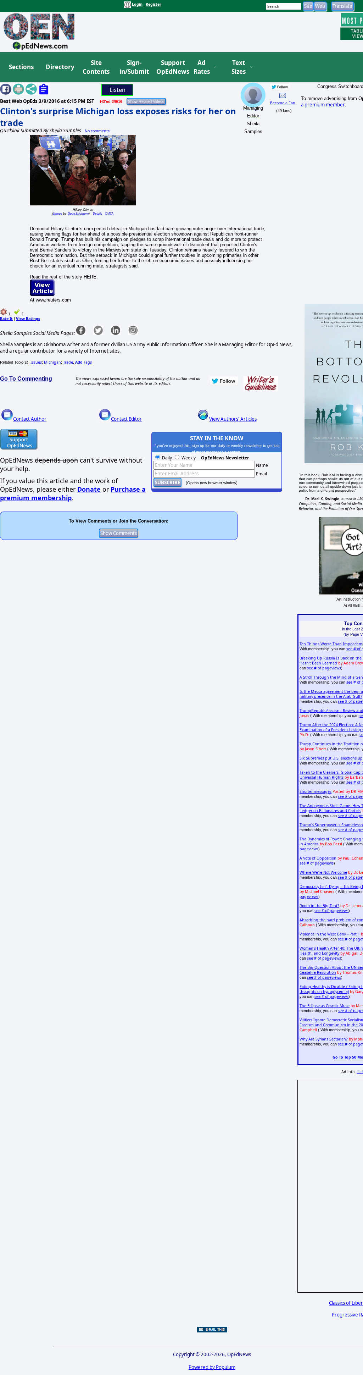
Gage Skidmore (78, 213)
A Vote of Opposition (318, 858)
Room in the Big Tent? (319, 905)
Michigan (52, 362)
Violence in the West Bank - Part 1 (330, 934)
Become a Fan (282, 102)
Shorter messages (315, 791)
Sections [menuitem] (21, 67)
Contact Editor (126, 419)
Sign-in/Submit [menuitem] (133, 67)
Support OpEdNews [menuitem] (170, 67)
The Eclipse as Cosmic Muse (325, 1005)
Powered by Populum (212, 1367)
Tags (83, 362)
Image (57, 213)
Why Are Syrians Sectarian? (324, 1039)
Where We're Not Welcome (323, 872)
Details (97, 213)
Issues (36, 362)
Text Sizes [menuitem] (238, 67)
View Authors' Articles (233, 419)
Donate (89, 489)
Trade (68, 362)
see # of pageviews (324, 668)
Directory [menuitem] (59, 67)
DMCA (109, 213)
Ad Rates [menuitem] (202, 67)
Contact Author (29, 419)
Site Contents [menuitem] (96, 67)
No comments (97, 130)
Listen (117, 90)
